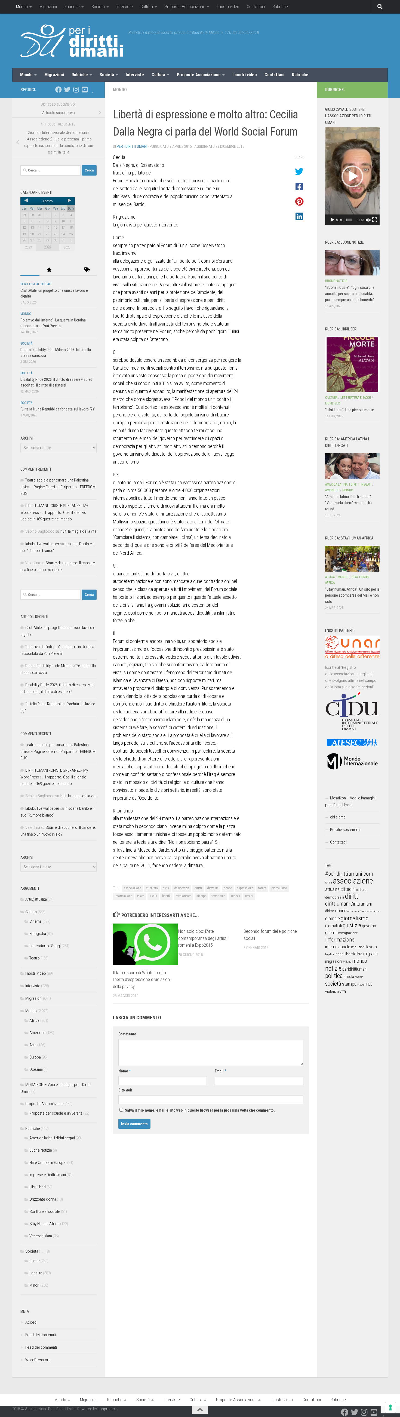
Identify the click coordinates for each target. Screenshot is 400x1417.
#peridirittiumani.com (349, 873)
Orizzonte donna (42, 1199)
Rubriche (72, 6)
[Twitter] (67, 89)
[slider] (349, 220)
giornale (332, 918)
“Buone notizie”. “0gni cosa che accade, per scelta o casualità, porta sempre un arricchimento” (349, 293)
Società (98, 6)
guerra (331, 932)
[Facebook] (58, 89)
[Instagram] (76, 89)
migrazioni (333, 961)
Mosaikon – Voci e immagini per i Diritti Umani (350, 801)
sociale (359, 977)
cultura (361, 890)
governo (369, 925)
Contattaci (256, 6)
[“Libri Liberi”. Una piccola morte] (352, 364)
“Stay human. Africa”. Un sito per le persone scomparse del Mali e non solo (352, 595)
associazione (132, 888)
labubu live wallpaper (42, 543)
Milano (347, 962)
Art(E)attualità (36, 899)
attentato (152, 888)
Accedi (31, 1322)
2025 (67, 247)
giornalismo (279, 888)
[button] (352, 176)
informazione (123, 896)
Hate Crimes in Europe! (47, 1162)
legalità (329, 954)
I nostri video (228, 6)
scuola (349, 976)
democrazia (181, 888)
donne (228, 888)
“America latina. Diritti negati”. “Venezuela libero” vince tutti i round (348, 502)
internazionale (337, 946)
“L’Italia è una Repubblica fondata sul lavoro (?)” (57, 409)
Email (220, 1071)
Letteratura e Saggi (45, 945)
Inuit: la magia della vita (78, 531)
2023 (28, 247)
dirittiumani (337, 904)
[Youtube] (84, 89)
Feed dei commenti (41, 1347)
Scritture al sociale (36, 284)
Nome (124, 1071)
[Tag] (87, 270)
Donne (34, 1260)
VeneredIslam (40, 1236)
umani (249, 896)
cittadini (347, 889)
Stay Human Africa (44, 1223)
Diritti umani (361, 904)
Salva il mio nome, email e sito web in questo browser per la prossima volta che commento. (200, 1110)
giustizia (352, 925)
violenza (332, 991)
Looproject (107, 1408)
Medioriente (183, 896)
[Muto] (368, 220)
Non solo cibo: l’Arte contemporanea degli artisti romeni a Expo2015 (202, 938)
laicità (153, 896)
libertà (166, 896)
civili (166, 888)
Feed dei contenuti (40, 1334)
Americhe (37, 1032)
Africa (34, 1020)
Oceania (36, 1069)
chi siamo (338, 817)
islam (140, 896)
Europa (35, 1057)
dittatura (213, 888)
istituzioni (358, 947)
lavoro (371, 946)
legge (339, 954)
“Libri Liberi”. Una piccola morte (349, 409)
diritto (329, 911)
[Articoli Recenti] (29, 270)
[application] (352, 176)
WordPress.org (38, 1359)
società (333, 983)
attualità (332, 889)
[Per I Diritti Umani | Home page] (71, 40)
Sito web (125, 1090)
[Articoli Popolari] (49, 270)
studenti (362, 984)
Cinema (35, 921)
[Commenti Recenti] (68, 270)
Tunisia (235, 896)
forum (262, 888)
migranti (370, 953)
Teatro (34, 958)
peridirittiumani (354, 969)
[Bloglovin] (93, 89)
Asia (32, 1044)
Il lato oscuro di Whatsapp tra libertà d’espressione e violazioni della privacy (142, 979)
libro (359, 954)
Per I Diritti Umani (132, 146)
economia (353, 911)
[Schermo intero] (374, 220)
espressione (245, 888)
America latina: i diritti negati (52, 1138)
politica (334, 976)
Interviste (124, 6)
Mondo (22, 6)
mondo (359, 961)
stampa (201, 896)
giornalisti (333, 925)
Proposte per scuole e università (55, 1113)
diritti (198, 888)
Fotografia (37, 933)
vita (343, 991)
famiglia (375, 911)
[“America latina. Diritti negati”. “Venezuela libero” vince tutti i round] (352, 466)
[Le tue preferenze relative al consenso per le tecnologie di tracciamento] (390, 1407)
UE (370, 984)
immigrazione (347, 933)
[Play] (332, 220)
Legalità (35, 1273)
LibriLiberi (37, 1187)
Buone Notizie (40, 1150)
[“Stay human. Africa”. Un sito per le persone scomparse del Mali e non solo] (352, 558)
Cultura (146, 6)
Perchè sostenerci (345, 829)
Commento (127, 1034)
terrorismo (218, 896)
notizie (333, 968)
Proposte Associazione (185, 6)
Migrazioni (48, 6)
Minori (34, 1285)
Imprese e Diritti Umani (47, 1174)
